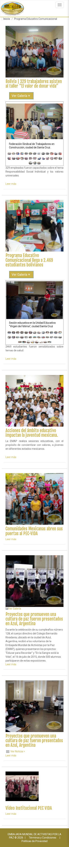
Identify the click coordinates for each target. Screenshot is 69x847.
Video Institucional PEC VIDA (29, 808)
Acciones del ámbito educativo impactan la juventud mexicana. (32, 433)
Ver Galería (20, 96)
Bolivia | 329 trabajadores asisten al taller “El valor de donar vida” (34, 84)
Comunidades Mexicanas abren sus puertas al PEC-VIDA (34, 531)
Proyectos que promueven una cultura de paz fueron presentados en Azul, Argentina (34, 619)
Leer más (11, 183)
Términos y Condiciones (42, 837)
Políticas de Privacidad (34, 841)
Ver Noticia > (17, 751)
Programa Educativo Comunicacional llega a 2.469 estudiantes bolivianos (29, 260)
